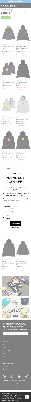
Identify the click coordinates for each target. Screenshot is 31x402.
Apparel (8, 218)
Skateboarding (10, 208)
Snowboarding (10, 212)
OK (27, 397)
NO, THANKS (15, 227)
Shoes (7, 215)
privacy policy (16, 400)
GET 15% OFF (15, 223)
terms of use (5, 400)
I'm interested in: (7, 206)
